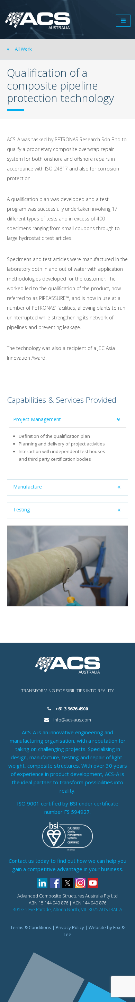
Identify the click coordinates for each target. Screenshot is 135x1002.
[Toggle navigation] (123, 21)
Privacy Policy (70, 927)
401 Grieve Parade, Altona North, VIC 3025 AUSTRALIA (67, 909)
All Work (23, 49)
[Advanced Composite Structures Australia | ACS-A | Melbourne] (37, 21)
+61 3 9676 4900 (71, 708)
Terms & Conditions (30, 927)
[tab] (67, 420)
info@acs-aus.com (72, 720)
